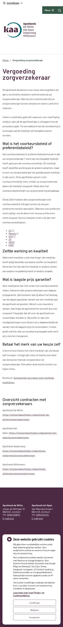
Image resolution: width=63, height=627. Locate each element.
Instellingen (34, 602)
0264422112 (42, 514)
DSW (11, 245)
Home (5, 60)
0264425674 (13, 514)
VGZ (11, 236)
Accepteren (34, 617)
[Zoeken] (59, 10)
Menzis (12, 233)
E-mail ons (8, 518)
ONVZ (12, 242)
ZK (10, 239)
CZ (10, 230)
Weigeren (34, 610)
